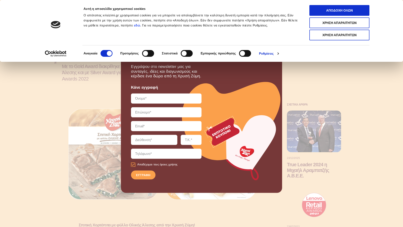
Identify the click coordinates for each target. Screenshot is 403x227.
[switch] (148, 53)
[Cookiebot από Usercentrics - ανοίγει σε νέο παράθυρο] (55, 53)
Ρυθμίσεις (266, 53)
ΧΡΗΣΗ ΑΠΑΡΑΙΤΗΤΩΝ (339, 23)
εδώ (137, 25)
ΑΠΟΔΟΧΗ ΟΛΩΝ (339, 10)
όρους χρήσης (169, 164)
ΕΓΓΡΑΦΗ (143, 175)
